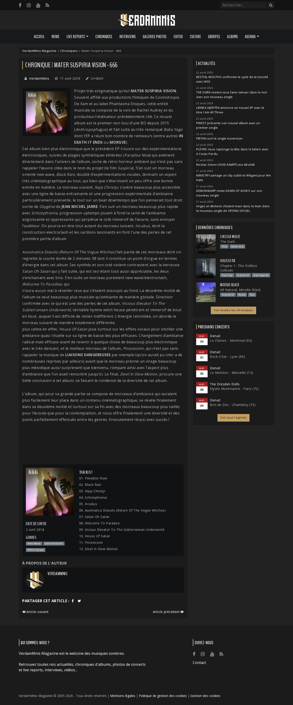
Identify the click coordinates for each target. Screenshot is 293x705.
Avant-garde (261, 275)
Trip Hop (227, 275)
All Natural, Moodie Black (240, 290)
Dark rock (237, 246)
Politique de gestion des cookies (163, 696)
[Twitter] (79, 600)
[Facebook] (20, 5)
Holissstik (227, 260)
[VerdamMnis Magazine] (146, 20)
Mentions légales (122, 696)
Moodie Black (229, 285)
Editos (178, 36)
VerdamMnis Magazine (39, 51)
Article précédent (167, 612)
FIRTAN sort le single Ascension (219, 138)
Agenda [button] (250, 36)
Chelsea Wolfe (230, 236)
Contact (199, 662)
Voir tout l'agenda (233, 418)
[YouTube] (38, 5)
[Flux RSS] (47, 5)
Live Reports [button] (75, 36)
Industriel (243, 275)
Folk (224, 246)
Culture (195, 36)
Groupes (214, 36)
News (55, 36)
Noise (242, 294)
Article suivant (37, 612)
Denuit (215, 336)
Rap (252, 294)
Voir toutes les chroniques (233, 310)
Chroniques (103, 36)
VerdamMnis (39, 78)
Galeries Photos (154, 36)
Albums (232, 36)
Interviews (127, 36)
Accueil (39, 36)
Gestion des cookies (205, 696)
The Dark (227, 241)
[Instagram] (29, 5)
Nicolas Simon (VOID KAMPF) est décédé (225, 165)
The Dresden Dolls (225, 384)
